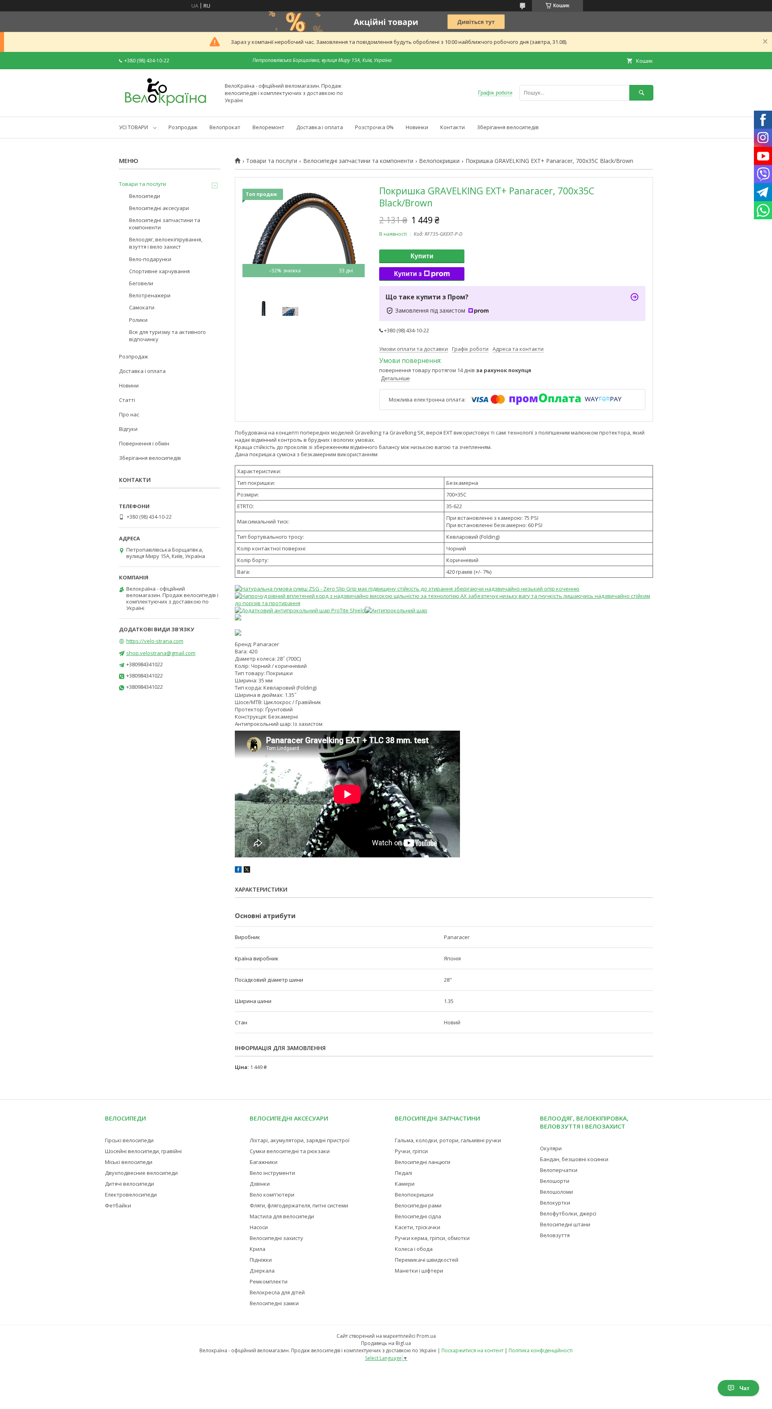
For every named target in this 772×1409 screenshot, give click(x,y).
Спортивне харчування (159, 271)
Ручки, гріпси (411, 1151)
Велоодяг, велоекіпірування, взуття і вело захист (165, 243)
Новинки (417, 127)
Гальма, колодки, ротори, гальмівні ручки (448, 1140)
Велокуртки (555, 1202)
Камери (405, 1183)
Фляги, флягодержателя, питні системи (299, 1205)
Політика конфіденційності (541, 1350)
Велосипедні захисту (276, 1238)
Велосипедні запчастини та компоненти (358, 161)
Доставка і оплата (319, 127)
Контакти (452, 127)
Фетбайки (118, 1205)
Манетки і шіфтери (419, 1270)
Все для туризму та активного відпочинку (167, 335)
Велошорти (554, 1180)
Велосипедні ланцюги (422, 1162)
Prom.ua (426, 1336)
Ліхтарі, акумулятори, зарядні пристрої (299, 1140)
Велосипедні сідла (418, 1216)
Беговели (141, 283)
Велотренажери (149, 295)
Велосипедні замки (274, 1303)
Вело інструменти (272, 1172)
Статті (127, 400)
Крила (257, 1248)
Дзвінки (260, 1183)
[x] (247, 870)
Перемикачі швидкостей (426, 1259)
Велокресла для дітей (277, 1292)
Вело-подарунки (150, 259)
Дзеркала (262, 1270)
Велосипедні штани (565, 1224)
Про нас (129, 414)
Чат (744, 1388)
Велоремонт (268, 127)
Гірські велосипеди (129, 1140)
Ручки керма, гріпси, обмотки (432, 1238)
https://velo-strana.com (154, 641)
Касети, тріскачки (417, 1227)
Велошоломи (556, 1191)
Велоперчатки (558, 1170)
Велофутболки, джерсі (568, 1213)
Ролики (138, 319)
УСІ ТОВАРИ (133, 127)
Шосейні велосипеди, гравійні (143, 1151)
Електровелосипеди (131, 1194)
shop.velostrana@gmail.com (160, 653)
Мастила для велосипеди (282, 1216)
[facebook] (238, 870)
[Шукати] (641, 93)
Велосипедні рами (418, 1205)
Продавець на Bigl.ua (386, 1343)
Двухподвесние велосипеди (141, 1172)
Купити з (408, 273)
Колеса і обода (414, 1248)
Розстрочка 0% (374, 127)
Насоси (259, 1227)
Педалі (403, 1172)
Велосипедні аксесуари (159, 208)
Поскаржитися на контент (472, 1350)
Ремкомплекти (268, 1281)
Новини (129, 385)
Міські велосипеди (128, 1162)
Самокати (141, 307)
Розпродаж (182, 127)
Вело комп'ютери (272, 1194)
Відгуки (128, 429)
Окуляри (551, 1148)
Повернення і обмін (144, 443)
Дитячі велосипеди (129, 1183)
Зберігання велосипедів (508, 127)
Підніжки (261, 1259)
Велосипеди (144, 196)
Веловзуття (555, 1235)
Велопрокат (224, 127)
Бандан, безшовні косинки (574, 1159)
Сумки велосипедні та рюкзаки (290, 1151)
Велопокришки (439, 161)
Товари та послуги (271, 161)
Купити (422, 256)
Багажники (263, 1162)
